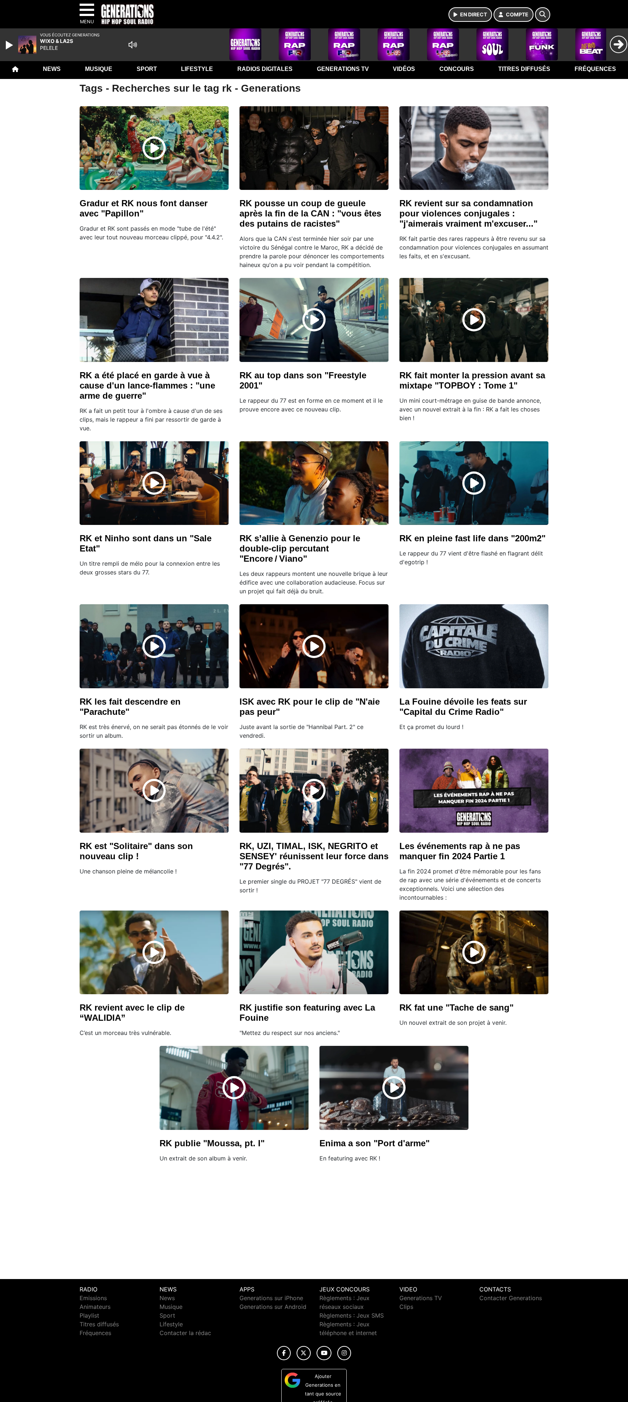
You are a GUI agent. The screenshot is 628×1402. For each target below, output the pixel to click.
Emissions (93, 1298)
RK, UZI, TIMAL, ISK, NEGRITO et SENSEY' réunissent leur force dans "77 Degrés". (314, 856)
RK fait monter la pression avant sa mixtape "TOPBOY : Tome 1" (472, 380)
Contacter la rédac (185, 1333)
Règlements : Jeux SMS (351, 1315)
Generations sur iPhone (271, 1298)
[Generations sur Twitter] (304, 1353)
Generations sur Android (272, 1306)
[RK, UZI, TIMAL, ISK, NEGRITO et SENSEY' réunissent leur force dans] (314, 790)
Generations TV (343, 69)
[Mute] (132, 44)
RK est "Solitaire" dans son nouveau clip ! (136, 851)
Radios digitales (265, 69)
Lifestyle (197, 69)
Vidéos (404, 69)
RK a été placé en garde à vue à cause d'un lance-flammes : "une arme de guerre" (147, 385)
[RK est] (154, 790)
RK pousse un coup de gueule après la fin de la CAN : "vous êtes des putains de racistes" (310, 213)
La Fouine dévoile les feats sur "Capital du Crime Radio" (463, 707)
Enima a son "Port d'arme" (374, 1143)
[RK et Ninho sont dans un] (154, 483)
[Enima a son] (394, 1087)
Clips (406, 1306)
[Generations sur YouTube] (324, 1353)
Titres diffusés (524, 69)
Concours (456, 69)
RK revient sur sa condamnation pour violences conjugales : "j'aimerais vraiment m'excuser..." (468, 213)
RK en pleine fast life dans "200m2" (472, 538)
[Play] (10, 45)
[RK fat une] (474, 952)
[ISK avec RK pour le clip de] (314, 646)
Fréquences (595, 69)
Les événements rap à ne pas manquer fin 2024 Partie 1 (459, 851)
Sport (147, 69)
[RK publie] (234, 1087)
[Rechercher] (542, 14)
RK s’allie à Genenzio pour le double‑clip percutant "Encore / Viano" (299, 548)
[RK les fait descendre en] (154, 646)
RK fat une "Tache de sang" (456, 1007)
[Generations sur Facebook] (284, 1353)
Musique (98, 69)
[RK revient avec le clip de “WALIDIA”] (154, 952)
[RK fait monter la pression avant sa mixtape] (474, 319)
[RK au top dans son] (314, 319)
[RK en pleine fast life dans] (474, 483)
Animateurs (95, 1306)
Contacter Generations (510, 1298)
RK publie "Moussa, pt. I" (212, 1143)
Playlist (89, 1315)
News (52, 69)
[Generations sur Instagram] (344, 1353)
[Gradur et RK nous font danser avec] (154, 148)
